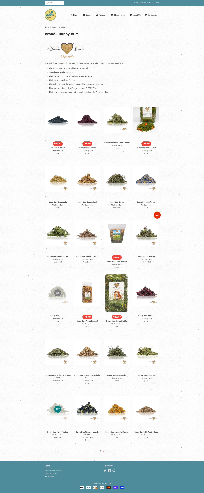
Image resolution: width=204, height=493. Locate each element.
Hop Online (109, 483)
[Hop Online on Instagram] (113, 471)
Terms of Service (51, 473)
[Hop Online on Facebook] (109, 471)
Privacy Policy (49, 477)
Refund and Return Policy (53, 470)
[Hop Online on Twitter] (105, 471)
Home (47, 27)
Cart (157, 3)
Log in (133, 3)
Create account (144, 3)
